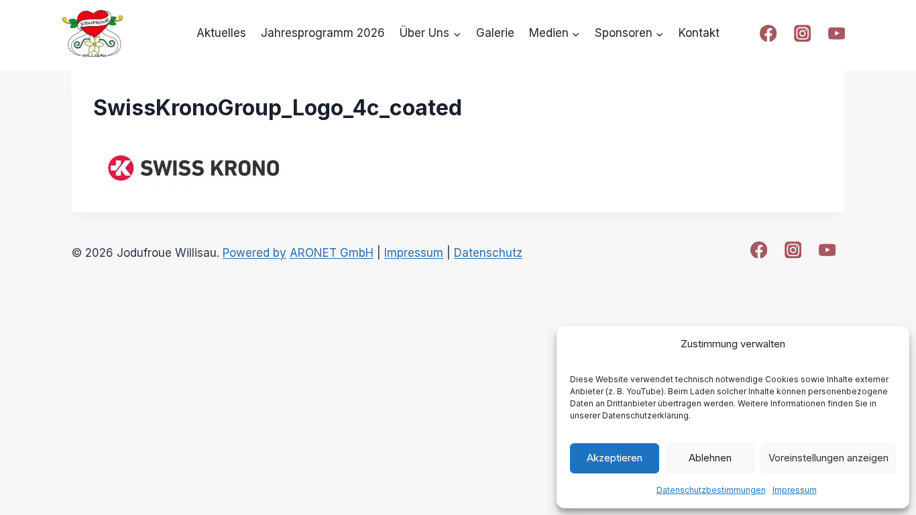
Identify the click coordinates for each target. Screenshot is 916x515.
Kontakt (699, 33)
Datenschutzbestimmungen (711, 490)
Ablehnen (710, 457)
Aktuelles (221, 33)
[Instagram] (802, 34)
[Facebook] (768, 34)
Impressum (794, 490)
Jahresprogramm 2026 (323, 33)
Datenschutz (488, 253)
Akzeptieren (614, 457)
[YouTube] (836, 34)
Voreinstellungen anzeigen (828, 457)
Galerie (495, 33)
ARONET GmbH (332, 253)
